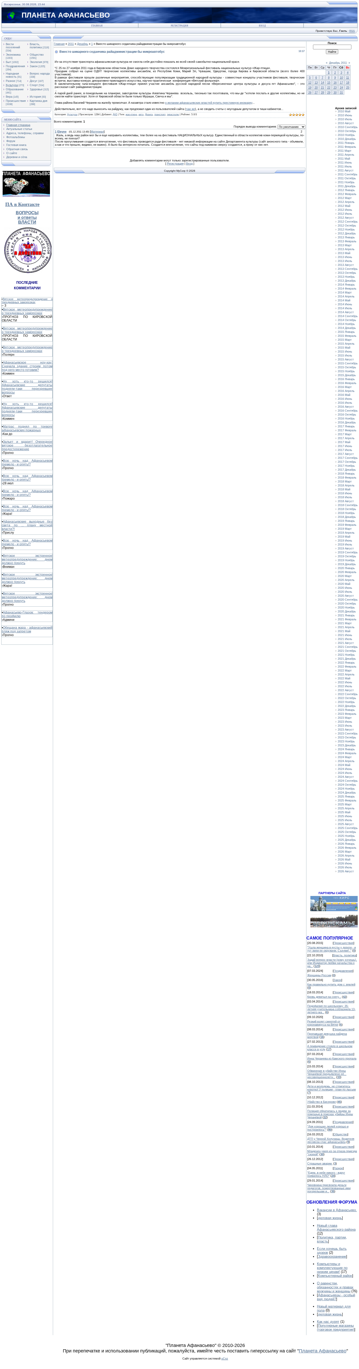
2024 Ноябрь (346, 788)
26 (309, 92)
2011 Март (344, 150)
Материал (97, 131)
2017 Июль (345, 450)
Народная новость (12, 75)
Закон (34, 66)
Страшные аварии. (319, 1163)
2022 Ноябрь (346, 702)
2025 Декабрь (347, 839)
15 (328, 82)
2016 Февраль (347, 383)
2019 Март (345, 528)
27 (316, 92)
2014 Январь (346, 284)
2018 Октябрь (347, 509)
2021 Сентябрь (348, 646)
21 (322, 87)
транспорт (159, 114)
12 (309, 82)
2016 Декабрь (347, 422)
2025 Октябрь (347, 831)
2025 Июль (345, 820)
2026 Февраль (347, 847)
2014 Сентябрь (348, 316)
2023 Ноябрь (346, 741)
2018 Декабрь (347, 516)
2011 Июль (345, 166)
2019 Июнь (345, 540)
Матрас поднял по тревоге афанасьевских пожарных (27, 428)
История (35, 96)
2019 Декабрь (347, 564)
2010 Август (346, 123)
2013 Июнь (345, 257)
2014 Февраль (347, 288)
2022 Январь (346, 662)
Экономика (13, 54)
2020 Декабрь (347, 611)
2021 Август (346, 642)
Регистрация (179, 25)
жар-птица (131, 114)
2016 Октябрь (347, 414)
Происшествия (16, 100)
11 (347, 77)
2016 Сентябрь (348, 410)
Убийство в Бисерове (321, 1101)
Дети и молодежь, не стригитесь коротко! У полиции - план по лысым (331, 1088)
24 (341, 87)
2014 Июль (345, 308)
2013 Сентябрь (348, 268)
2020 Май (344, 583)
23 (335, 87)
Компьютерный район (335, 1276)
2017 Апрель (346, 438)
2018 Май (344, 489)
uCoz (224, 1358)
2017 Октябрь (347, 461)
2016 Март (345, 387)
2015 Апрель (346, 343)
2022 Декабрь (347, 705)
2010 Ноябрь (346, 135)
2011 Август (345, 170)
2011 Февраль (347, 146)
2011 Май (344, 158)
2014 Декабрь (347, 327)
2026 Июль (345, 867)
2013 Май (344, 253)
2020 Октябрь (347, 603)
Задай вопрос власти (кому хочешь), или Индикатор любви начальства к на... (332, 963)
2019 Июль (345, 544)
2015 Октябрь (347, 367)
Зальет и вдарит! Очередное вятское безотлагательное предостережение (27, 445)
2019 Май (344, 536)
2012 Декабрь (347, 233)
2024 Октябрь (347, 784)
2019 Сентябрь (348, 552)
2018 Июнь (345, 493)
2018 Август (346, 501)
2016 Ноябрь (346, 418)
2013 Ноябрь (346, 276)
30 (335, 92)
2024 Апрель (346, 761)
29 (328, 92)
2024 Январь (346, 749)
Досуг (33, 80)
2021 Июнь (345, 635)
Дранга (149, 114)
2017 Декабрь (347, 469)
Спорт (34, 85)
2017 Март (345, 434)
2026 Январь (346, 843)
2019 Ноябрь (346, 560)
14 (322, 82)
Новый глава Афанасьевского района (336, 1227)
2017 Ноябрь (346, 465)
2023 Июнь (345, 721)
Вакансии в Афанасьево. (337, 1210)
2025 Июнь (345, 816)
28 (322, 92)
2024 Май (344, 765)
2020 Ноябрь (346, 607)
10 (341, 77)
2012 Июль (345, 213)
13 (316, 82)
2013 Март (345, 245)
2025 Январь (346, 796)
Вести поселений (13, 46)
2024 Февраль (347, 753)
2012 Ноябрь (346, 229)
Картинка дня (38, 100)
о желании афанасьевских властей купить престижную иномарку (208, 102)
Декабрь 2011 (338, 62)
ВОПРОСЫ (27, 213)
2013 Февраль (347, 241)
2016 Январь (346, 379)
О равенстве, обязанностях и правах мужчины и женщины (335, 1287)
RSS (352, 30)
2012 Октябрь (347, 225)
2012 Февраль (347, 194)
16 (335, 82)
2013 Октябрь (347, 272)
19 (309, 87)
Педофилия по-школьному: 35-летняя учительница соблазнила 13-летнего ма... (331, 1009)
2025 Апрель (346, 808)
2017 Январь (346, 426)
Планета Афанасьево (322, 1351)
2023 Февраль (347, 713)
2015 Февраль (347, 335)
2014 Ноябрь (346, 324)
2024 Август (346, 776)
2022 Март (345, 670)
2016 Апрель (346, 390)
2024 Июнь (345, 768)
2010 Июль (345, 119)
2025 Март (345, 804)
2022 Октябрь (347, 698)
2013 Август (346, 264)
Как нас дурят (328, 1322)
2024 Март (345, 757)
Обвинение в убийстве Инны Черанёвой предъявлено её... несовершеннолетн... (326, 1074)
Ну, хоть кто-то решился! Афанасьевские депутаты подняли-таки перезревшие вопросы (27, 387)
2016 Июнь (345, 398)
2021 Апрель (346, 627)
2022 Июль (345, 686)
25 (347, 87)
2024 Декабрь (347, 792)
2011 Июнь (345, 162)
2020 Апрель (346, 579)
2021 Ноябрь (346, 654)
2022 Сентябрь (348, 694)
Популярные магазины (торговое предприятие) (335, 1327)
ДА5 (115, 114)
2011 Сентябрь (347, 174)
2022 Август (346, 690)
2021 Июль (345, 639)
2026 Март (345, 851)
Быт (8, 62)
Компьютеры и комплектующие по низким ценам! (332, 1268)
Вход (262, 25)
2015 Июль (345, 355)
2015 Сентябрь (348, 363)
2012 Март (345, 198)
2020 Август (346, 595)
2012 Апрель (346, 201)
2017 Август (346, 453)
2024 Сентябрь (348, 780)
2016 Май (344, 394)
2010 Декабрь (347, 138)
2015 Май (344, 347)
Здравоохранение (332, 1256)
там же (190, 109)
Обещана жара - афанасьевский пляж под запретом (27, 629)
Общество (37, 54)
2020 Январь (346, 568)
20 (316, 87)
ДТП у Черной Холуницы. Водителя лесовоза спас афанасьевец (330, 1140)
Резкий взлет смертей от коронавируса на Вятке (323, 1023)
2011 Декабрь (347, 186)
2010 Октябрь (347, 131)
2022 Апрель (346, 674)
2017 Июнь (345, 446)
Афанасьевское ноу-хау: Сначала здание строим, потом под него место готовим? (27, 366)
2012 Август (346, 217)
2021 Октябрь (347, 650)
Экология (36, 62)
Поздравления (15, 66)
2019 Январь (346, 520)
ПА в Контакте (22, 204)
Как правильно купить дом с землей (331, 984)
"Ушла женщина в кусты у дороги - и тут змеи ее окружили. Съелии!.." (331, 949)
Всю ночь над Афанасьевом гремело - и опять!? (27, 462)
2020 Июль (345, 591)
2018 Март (345, 481)
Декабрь (82, 43)
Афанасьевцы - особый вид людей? (336, 1297)
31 (341, 92)
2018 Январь (346, 473)
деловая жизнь (330, 1218)
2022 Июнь (345, 682)
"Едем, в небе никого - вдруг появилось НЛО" (326, 1174)
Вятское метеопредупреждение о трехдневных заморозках (27, 300)
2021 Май (344, 631)
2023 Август (346, 729)
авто (141, 114)
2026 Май (344, 859)
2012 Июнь (345, 209)
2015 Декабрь (347, 375)
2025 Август (346, 824)
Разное (10, 80)
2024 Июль (345, 772)
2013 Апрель (346, 249)
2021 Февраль (347, 619)
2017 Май (344, 442)
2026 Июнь (345, 863)
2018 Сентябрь (348, 505)
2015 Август (346, 359)
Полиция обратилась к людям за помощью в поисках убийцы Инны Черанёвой (330, 1114)
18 (347, 82)
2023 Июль (345, 725)
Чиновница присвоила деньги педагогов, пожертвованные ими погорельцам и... (329, 1188)
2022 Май (344, 678)
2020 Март (345, 576)
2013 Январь (346, 237)
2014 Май (344, 300)
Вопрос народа (40, 73)
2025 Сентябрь (348, 828)
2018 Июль (345, 497)
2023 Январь (346, 709)
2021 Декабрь (347, 658)
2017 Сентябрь (348, 457)
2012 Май (344, 205)
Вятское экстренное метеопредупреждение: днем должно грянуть (27, 559)
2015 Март (345, 339)
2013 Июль (345, 261)
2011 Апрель (346, 154)
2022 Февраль (347, 666)
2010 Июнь (345, 115)
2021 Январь (346, 615)
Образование (15, 89)
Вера (9, 96)
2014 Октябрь (347, 320)
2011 (71, 43)
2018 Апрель (346, 485)
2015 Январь (346, 331)
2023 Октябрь (347, 737)
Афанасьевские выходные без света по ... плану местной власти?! (27, 525)
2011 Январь (346, 142)
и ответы (27, 217)
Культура (12, 85)
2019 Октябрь (347, 556)
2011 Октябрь (347, 178)
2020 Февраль (347, 572)
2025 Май (344, 812)
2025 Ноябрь (346, 835)
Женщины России (319, 975)
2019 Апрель (346, 532)
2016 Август (346, 406)
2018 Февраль (347, 477)
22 (328, 87)
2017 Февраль (347, 430)
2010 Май (344, 111)
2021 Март (345, 623)
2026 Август (346, 871)
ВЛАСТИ (27, 222)
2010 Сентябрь (348, 127)
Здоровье (36, 89)
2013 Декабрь (347, 280)
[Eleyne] (55, 135)
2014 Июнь (345, 304)
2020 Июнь (345, 587)
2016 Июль (345, 402)
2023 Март (345, 717)
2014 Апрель (346, 296)
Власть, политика (36, 46)
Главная (96, 25)
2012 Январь (346, 190)
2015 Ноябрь (346, 371)
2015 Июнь (345, 351)
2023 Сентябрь (348, 733)
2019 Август (346, 548)
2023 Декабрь (347, 745)
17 (341, 82)
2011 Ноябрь (346, 182)
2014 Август (346, 312)
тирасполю (173, 114)
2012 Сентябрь (348, 221)
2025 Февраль (347, 800)
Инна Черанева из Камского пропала (331, 1058)
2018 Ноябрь (346, 513)
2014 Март (345, 292)
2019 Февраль (347, 524)
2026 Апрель (346, 855)
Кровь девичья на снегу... (324, 996)
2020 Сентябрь (348, 599)
